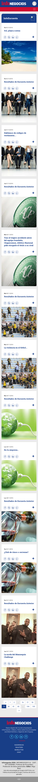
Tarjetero (19, 747)
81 (13, 706)
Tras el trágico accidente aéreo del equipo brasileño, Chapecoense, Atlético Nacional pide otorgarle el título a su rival (18, 241)
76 (23, 702)
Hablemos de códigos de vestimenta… (15, 134)
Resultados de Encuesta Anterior (19, 81)
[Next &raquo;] (19, 710)
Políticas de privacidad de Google (12, 772)
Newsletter (19, 750)
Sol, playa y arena (12, 30)
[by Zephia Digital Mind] (19, 779)
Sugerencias (19, 745)
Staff (19, 752)
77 (27, 702)
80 (9, 706)
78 (32, 702)
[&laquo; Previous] (5, 702)
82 (18, 706)
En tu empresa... (11, 450)
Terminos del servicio (29, 772)
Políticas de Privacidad (24, 764)
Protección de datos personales (14, 766)
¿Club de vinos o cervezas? (16, 552)
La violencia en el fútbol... (15, 347)
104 (28, 706)
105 (33, 706)
